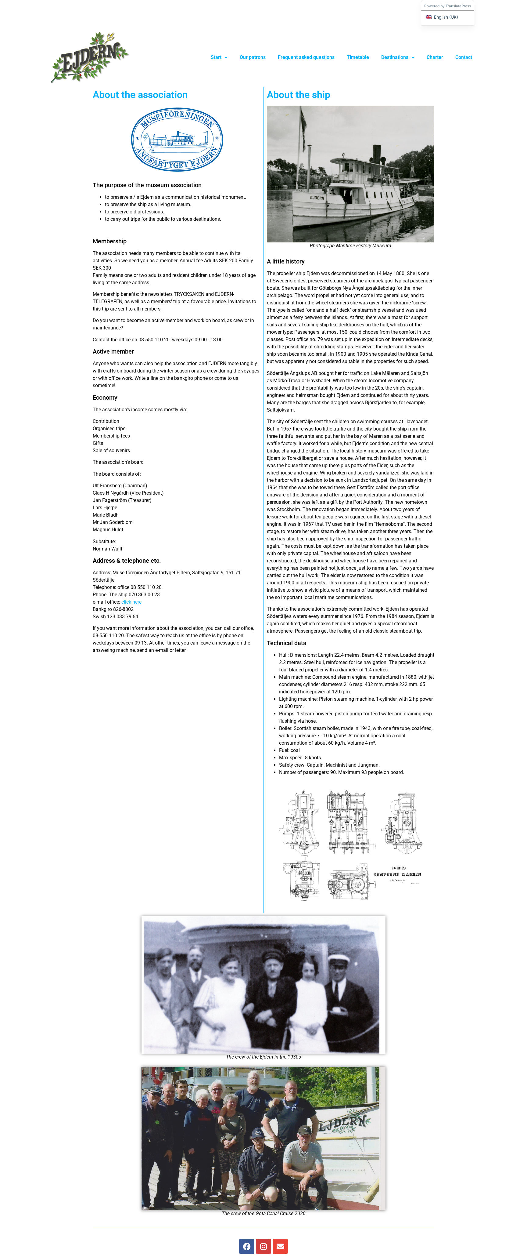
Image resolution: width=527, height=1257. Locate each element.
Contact (463, 57)
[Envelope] (280, 1246)
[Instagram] (263, 1246)
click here (131, 602)
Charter (435, 57)
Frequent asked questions (306, 57)
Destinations (394, 57)
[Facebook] (246, 1246)
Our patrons (253, 57)
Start (216, 57)
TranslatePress (458, 6)
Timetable (358, 57)
